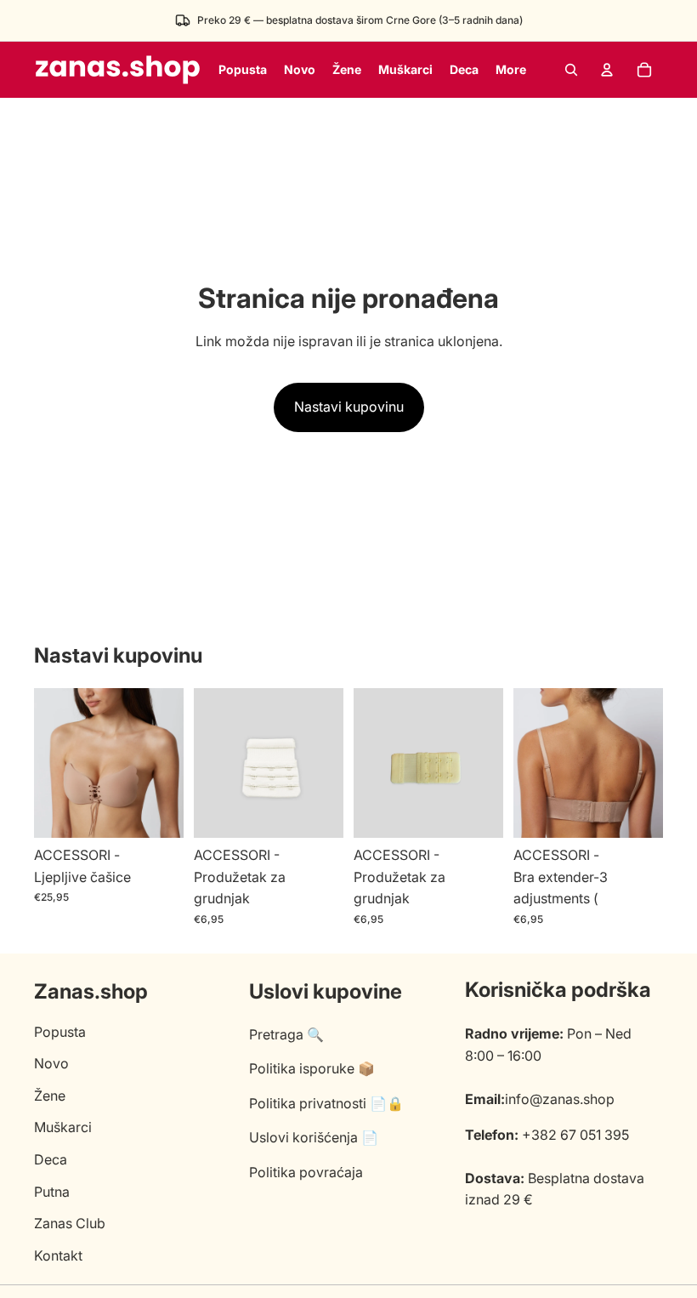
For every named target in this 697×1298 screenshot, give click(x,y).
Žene (49, 1095)
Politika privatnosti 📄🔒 (326, 1103)
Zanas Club (69, 1223)
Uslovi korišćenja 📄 (313, 1137)
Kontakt (58, 1255)
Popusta (60, 1031)
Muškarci (63, 1127)
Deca (50, 1159)
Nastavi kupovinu (349, 406)
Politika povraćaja (306, 1172)
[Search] (571, 69)
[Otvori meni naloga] (607, 69)
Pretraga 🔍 (286, 1034)
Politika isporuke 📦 (312, 1068)
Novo (51, 1063)
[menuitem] (511, 70)
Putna (52, 1191)
